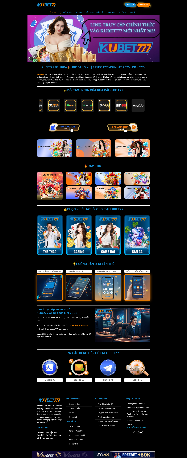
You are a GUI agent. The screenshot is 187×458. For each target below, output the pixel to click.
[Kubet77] (47, 5)
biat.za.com (48, 438)
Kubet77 (56, 12)
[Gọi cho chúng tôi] (137, 432)
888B (48, 432)
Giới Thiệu (67, 12)
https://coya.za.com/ (136, 427)
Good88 (40, 435)
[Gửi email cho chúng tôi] (133, 432)
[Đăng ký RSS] (141, 432)
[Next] (154, 38)
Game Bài (110, 12)
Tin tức (120, 12)
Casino (78, 12)
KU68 (54, 432)
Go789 (49, 435)
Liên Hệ (132, 12)
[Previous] (33, 38)
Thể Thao (89, 12)
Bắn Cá (99, 12)
